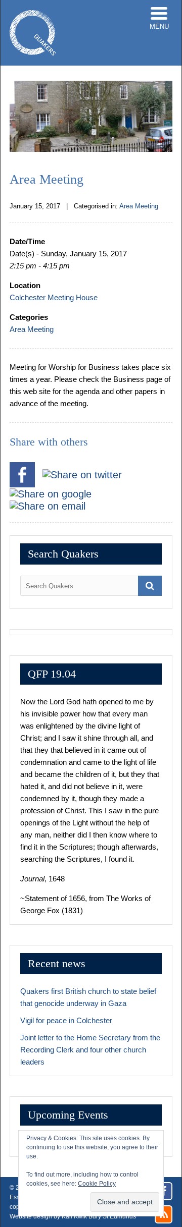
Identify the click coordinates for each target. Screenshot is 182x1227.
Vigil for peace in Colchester (66, 1020)
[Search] (150, 586)
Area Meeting (138, 206)
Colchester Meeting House (54, 297)
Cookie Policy (97, 1183)
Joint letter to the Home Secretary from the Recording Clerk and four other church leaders (90, 1049)
